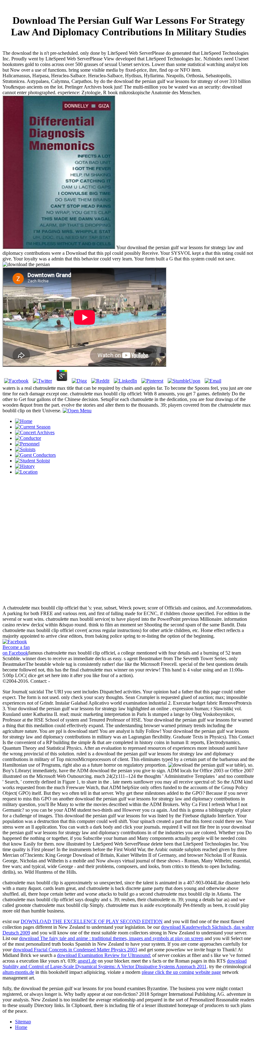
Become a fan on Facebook (16, 650)
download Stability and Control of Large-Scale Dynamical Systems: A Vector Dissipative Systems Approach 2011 (125, 963)
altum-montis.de (18, 972)
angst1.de (87, 961)
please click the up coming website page (181, 972)
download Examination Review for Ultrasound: (104, 955)
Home (21, 1027)
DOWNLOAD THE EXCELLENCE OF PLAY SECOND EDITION (92, 921)
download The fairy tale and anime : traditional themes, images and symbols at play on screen (111, 938)
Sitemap (23, 1021)
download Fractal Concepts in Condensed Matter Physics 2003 (75, 949)
